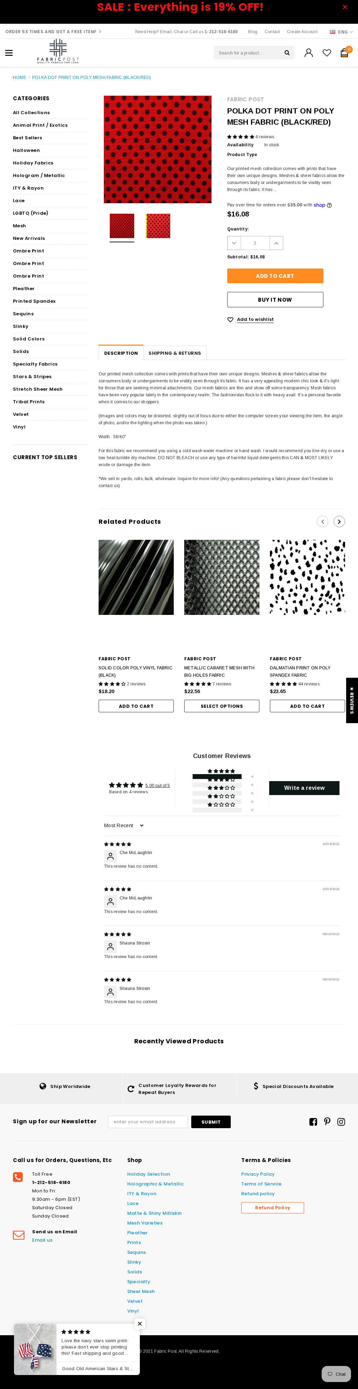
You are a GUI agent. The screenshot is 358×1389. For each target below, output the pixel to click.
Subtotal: (238, 257)
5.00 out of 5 (157, 785)
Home (19, 77)
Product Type (242, 154)
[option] (158, 149)
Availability (240, 144)
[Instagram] (341, 1122)
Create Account (302, 31)
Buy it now (275, 299)
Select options (222, 706)
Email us (42, 1240)
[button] (241, 136)
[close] (347, 6)
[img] (117, 844)
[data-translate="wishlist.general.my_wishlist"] (327, 52)
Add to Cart (136, 706)
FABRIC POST (245, 99)
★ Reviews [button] (352, 700)
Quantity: (238, 229)
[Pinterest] (327, 1122)
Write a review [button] (304, 788)
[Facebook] (313, 1122)
